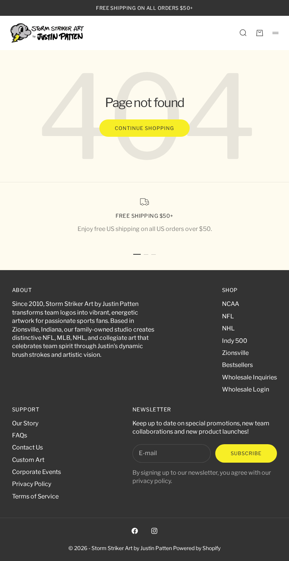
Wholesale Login (245, 389)
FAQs (19, 435)
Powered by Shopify (197, 548)
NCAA (230, 303)
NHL (228, 328)
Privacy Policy (31, 484)
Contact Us (27, 447)
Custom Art (28, 459)
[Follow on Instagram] (154, 531)
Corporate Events (36, 471)
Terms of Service (35, 496)
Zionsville (235, 352)
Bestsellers (237, 364)
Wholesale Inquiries (249, 377)
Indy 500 (234, 340)
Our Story (25, 423)
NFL (228, 316)
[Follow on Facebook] (134, 531)
